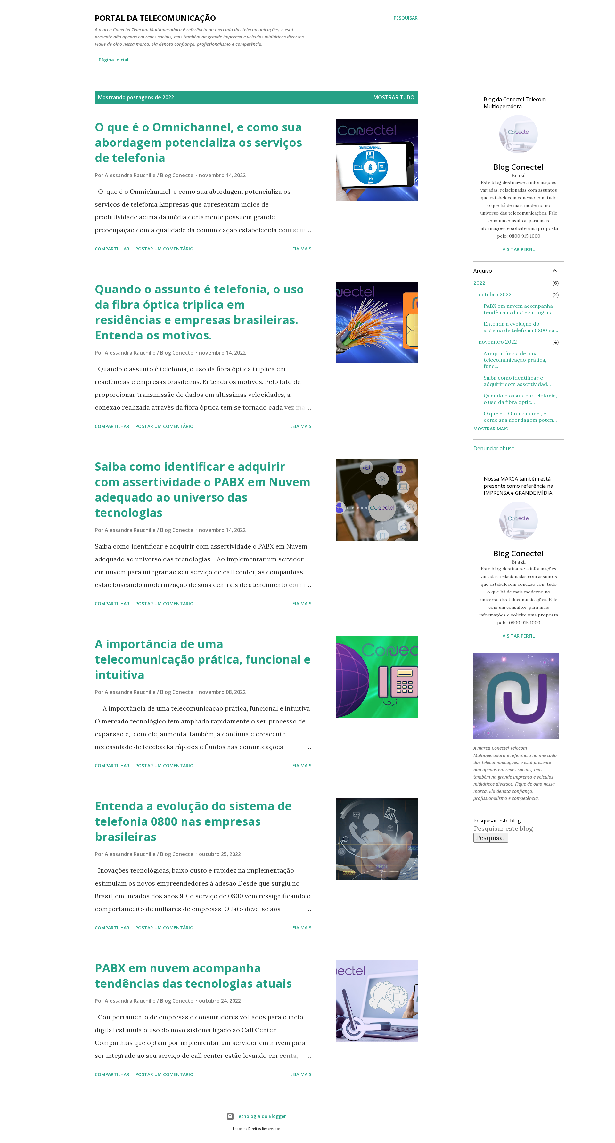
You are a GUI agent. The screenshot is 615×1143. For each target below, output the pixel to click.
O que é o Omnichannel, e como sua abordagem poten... (520, 416)
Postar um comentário (164, 249)
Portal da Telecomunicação (155, 17)
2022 (479, 283)
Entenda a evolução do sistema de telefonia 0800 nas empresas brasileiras (193, 821)
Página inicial (113, 60)
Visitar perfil (519, 249)
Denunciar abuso (494, 448)
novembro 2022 (498, 342)
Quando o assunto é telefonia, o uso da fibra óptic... (520, 398)
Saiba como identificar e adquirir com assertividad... (517, 380)
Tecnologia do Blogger (260, 1116)
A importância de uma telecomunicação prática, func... (515, 359)
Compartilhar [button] (112, 249)
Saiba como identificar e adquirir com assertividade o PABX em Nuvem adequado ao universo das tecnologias (202, 489)
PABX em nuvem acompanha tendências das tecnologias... (519, 309)
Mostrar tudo (393, 97)
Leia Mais (300, 249)
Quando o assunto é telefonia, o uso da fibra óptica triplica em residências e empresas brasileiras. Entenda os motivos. (199, 312)
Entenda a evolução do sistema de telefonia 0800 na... (521, 327)
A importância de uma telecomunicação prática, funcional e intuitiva (203, 659)
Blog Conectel (518, 166)
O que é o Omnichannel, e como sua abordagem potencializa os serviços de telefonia (198, 142)
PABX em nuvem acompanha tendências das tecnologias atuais (193, 975)
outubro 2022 (495, 294)
